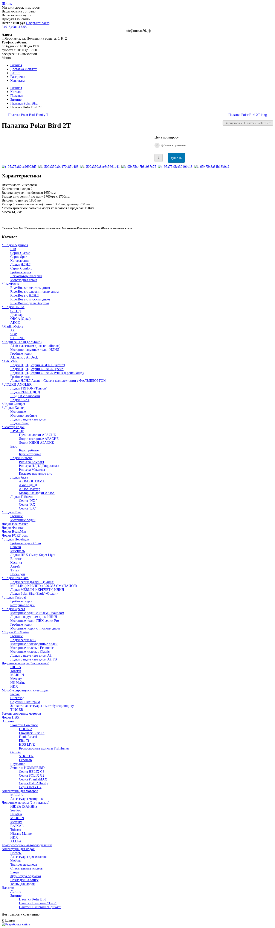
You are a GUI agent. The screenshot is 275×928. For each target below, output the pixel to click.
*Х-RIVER (10, 361)
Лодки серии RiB (23, 640)
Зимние (15, 99)
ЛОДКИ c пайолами (25, 396)
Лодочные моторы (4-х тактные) (25, 663)
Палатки (16, 95)
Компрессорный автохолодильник (27, 845)
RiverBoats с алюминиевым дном (34, 291)
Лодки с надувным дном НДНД (33, 617)
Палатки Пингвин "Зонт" (38, 903)
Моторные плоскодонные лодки (34, 644)
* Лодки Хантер (13, 407)
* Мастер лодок (13, 427)
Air (12, 330)
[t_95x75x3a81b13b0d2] (212, 166)
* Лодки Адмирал (15, 245)
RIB (13, 249)
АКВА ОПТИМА (32, 481)
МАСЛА (16, 795)
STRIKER (26, 756)
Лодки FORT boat (15, 535)
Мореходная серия (23, 280)
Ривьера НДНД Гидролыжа (39, 466)
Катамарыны (19, 260)
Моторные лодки (22, 520)
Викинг (16, 558)
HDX (14, 686)
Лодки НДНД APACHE (36, 442)
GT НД (15, 311)
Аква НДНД (28, 485)
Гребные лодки (21, 353)
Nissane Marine (21, 833)
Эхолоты (8, 721)
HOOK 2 (25, 729)
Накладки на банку (24, 880)
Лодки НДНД (20, 264)
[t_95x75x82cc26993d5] (20, 166)
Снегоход (17, 698)
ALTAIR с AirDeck (24, 357)
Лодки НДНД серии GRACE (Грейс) (37, 369)
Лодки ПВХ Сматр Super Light (32, 555)
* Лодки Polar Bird (15, 578)
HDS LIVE (27, 744)
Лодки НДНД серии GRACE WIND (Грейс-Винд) (47, 373)
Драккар (16, 315)
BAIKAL (17, 826)
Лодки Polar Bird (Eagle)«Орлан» (34, 593)
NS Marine (17, 682)
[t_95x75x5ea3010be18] (176, 166)
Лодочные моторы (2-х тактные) (25, 802)
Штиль (7, 3)
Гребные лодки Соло (25, 543)
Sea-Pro (15, 810)
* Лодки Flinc (11, 512)
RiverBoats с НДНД (24, 295)
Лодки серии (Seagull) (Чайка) (32, 582)
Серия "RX (27, 504)
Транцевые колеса (23, 864)
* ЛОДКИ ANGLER (17, 384)
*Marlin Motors (12, 326)
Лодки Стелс (19, 423)
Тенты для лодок (22, 884)
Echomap (25, 760)
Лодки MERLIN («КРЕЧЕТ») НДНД (37, 589)
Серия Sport (19, 257)
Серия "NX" (28, 500)
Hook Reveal (28, 737)
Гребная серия (20, 272)
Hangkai (16, 814)
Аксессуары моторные (26, 798)
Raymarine (17, 764)
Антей (15, 566)
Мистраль (17, 551)
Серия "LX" (28, 508)
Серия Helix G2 (30, 787)
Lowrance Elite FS (31, 733)
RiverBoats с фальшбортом (29, 303)
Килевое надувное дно (35, 473)
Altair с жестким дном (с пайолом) (35, 346)
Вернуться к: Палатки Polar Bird (248, 123)
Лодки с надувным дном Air (31, 655)
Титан (14, 570)
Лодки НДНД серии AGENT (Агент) (37, 365)
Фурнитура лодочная (25, 876)
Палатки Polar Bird (24, 103)
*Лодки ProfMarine (15, 632)
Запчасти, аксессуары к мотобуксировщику (42, 706)
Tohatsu (15, 671)
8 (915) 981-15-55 (14, 27)
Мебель (15, 860)
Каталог (16, 92)
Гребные (16, 516)
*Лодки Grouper (13, 404)
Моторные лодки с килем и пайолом (37, 613)
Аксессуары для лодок (18, 849)
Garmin (15, 752)
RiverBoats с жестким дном (30, 287)
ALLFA (15, 841)
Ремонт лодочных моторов (21, 713)
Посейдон (17, 574)
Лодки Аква (19, 477)
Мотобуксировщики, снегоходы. (25, 690)
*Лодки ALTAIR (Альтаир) (21, 342)
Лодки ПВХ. (11, 717)
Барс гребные (29, 450)
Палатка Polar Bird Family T (28, 115)
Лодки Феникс (12, 527)
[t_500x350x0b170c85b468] (59, 166)
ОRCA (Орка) (20, 318)
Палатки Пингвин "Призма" (40, 907)
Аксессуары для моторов (20, 791)
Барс (13, 446)
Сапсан (15, 547)
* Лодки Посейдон (15, 539)
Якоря (14, 872)
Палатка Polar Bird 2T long (247, 115)
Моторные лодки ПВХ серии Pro (34, 620)
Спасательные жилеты (26, 868)
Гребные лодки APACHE (37, 435)
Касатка (16, 562)
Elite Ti (24, 740)
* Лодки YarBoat (14, 597)
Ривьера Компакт (31, 462)
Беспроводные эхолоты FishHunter (44, 748)
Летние (15, 891)
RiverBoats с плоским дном (30, 299)
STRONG (17, 338)
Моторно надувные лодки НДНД (34, 349)
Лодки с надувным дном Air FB (33, 659)
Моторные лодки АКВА (37, 493)
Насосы (15, 853)
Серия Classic (20, 253)
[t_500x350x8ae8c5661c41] (100, 166)
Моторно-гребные (23, 415)
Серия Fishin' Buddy (33, 783)
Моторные (18, 411)
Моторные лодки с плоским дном (35, 628)
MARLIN (17, 675)
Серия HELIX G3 (31, 771)
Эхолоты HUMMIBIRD (27, 767)
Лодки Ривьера (21, 458)
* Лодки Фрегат (13, 609)
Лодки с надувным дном (28, 419)
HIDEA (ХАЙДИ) (23, 806)
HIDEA (15, 667)
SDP (13, 334)
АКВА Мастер (29, 489)
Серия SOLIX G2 (31, 775)
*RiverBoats (10, 284)
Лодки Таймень (21, 497)
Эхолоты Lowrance (24, 725)
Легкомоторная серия (26, 276)
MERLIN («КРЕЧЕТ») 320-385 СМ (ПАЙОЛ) (43, 586)
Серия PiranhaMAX (33, 779)
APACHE (17, 431)
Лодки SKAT (19, 400)
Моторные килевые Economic (32, 647)
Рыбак (15, 694)
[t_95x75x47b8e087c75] (139, 166)
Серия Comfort (21, 268)
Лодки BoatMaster (15, 524)
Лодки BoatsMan (14, 531)
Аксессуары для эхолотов (28, 857)
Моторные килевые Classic (30, 651)
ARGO (15, 322)
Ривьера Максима (32, 469)
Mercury (16, 678)
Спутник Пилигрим (25, 702)
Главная (16, 88)
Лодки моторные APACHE (39, 438)
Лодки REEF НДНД (25, 392)
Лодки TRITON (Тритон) (28, 388)
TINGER (16, 709)
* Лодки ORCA (13, 307)
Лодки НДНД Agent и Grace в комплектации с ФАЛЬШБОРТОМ (58, 380)
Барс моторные (30, 454)
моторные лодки (22, 605)
